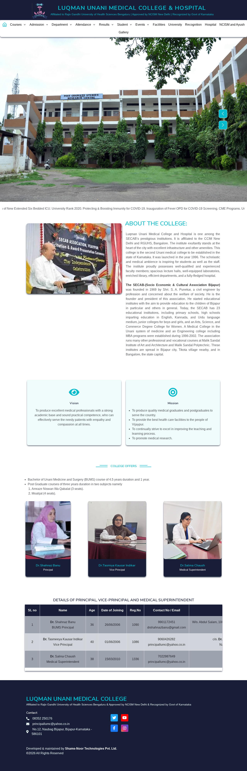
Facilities (159, 24)
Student (122, 24)
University (175, 24)
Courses (16, 24)
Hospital (210, 24)
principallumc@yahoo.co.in (51, 723)
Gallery (124, 32)
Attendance (83, 24)
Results (104, 24)
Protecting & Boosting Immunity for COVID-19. (95, 208)
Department (60, 24)
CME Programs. (211, 208)
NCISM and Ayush (232, 24)
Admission (37, 24)
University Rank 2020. (48, 208)
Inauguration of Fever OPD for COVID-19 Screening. (163, 208)
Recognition (193, 24)
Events (140, 24)
